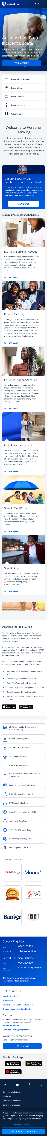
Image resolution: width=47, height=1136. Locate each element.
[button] (3, 70)
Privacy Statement (10, 1109)
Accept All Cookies (23, 1131)
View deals (23, 204)
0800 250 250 (25, 946)
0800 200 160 (25, 963)
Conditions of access (11, 1105)
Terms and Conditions (12, 1100)
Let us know (22, 1046)
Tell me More (21, 63)
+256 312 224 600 (27, 951)
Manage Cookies (23, 1125)
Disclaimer (7, 1096)
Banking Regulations (11, 1092)
